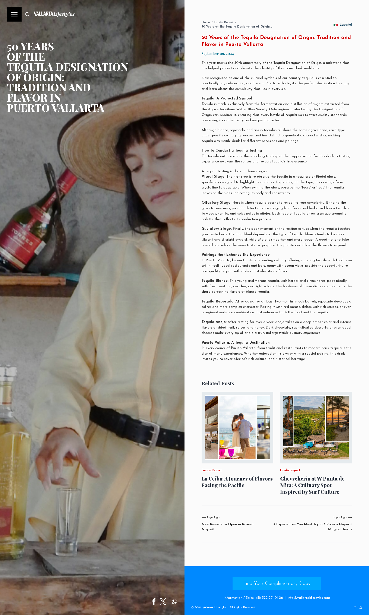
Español (346, 24)
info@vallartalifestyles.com (308, 598)
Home (206, 22)
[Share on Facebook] (154, 601)
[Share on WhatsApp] (174, 601)
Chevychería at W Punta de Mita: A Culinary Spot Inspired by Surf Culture (312, 485)
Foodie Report (223, 22)
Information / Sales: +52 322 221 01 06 (253, 598)
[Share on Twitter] (163, 601)
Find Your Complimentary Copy (276, 583)
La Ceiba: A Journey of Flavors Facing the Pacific (237, 481)
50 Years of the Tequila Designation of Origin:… (237, 26)
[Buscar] (27, 14)
